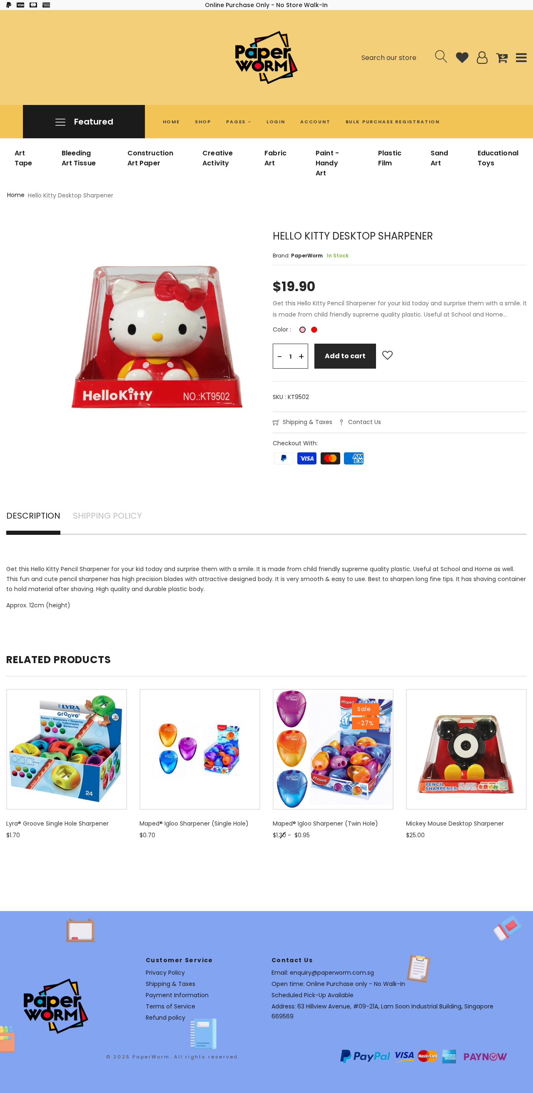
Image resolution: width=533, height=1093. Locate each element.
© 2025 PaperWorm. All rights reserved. (173, 1056)
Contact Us (364, 422)
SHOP (203, 121)
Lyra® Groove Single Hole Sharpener (57, 823)
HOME (171, 121)
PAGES (237, 121)
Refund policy (165, 1017)
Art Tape (23, 158)
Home (16, 195)
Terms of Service (170, 1006)
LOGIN (275, 121)
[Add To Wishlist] (387, 355)
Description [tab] (33, 517)
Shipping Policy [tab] (107, 517)
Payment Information (177, 995)
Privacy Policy (165, 972)
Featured (92, 121)
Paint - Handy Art (327, 163)
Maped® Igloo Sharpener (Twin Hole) (325, 823)
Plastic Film (389, 158)
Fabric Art (275, 158)
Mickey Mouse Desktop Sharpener (455, 823)
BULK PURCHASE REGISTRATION (393, 121)
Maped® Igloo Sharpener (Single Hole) (194, 823)
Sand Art (439, 158)
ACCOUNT (315, 121)
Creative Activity (217, 158)
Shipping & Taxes (307, 422)
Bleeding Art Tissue (79, 158)
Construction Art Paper (150, 158)
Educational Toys (498, 158)
